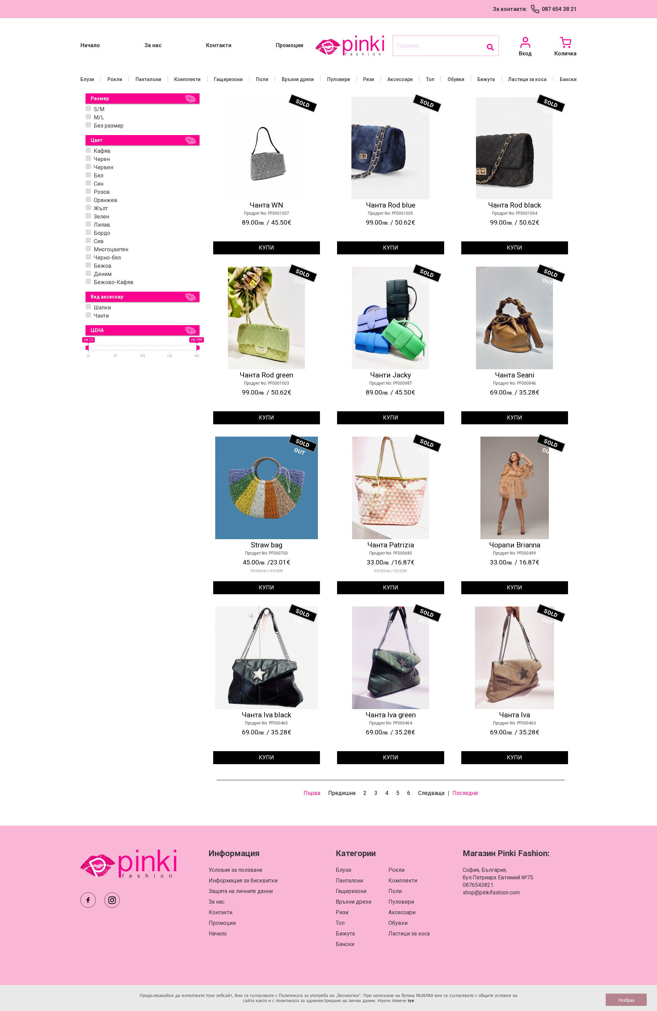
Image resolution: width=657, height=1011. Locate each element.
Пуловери (338, 79)
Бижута (486, 79)
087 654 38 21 (559, 9)
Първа (312, 793)
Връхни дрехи (298, 79)
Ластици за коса (527, 79)
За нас (153, 45)
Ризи (368, 79)
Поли (262, 79)
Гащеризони (228, 79)
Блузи (87, 79)
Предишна (342, 793)
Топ (430, 79)
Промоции (289, 45)
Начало (90, 45)
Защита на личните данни (241, 891)
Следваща (431, 793)
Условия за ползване (235, 870)
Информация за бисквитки (243, 880)
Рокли (114, 79)
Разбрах (626, 999)
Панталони (148, 79)
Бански (568, 79)
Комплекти (187, 79)
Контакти (218, 45)
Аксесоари (400, 79)
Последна (465, 793)
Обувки (456, 79)
